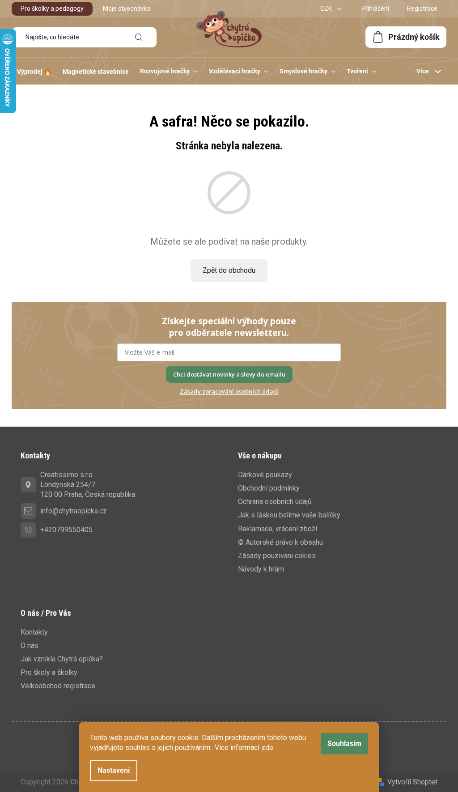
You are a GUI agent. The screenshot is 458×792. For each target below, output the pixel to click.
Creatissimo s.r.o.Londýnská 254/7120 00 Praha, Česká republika (87, 484)
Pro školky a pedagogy (52, 8)
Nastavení (114, 770)
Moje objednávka (127, 8)
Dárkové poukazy (265, 474)
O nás (29, 645)
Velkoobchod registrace (58, 686)
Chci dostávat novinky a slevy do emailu (229, 374)
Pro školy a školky (49, 672)
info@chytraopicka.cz (73, 511)
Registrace (422, 8)
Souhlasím (344, 743)
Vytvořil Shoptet (412, 782)
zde (267, 747)
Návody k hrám (261, 569)
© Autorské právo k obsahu (280, 542)
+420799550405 (66, 529)
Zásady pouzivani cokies (277, 555)
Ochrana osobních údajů (275, 501)
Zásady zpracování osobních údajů (229, 391)
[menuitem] (34, 72)
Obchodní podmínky (269, 488)
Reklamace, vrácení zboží (277, 529)
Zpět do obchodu (229, 270)
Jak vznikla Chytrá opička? (62, 659)
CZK (326, 8)
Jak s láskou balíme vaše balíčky (289, 515)
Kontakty (34, 632)
